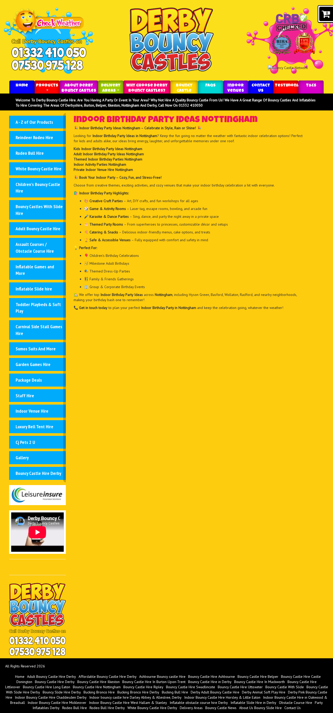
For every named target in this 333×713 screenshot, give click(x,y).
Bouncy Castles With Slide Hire (39, 209)
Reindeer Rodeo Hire (34, 137)
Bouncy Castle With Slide (284, 687)
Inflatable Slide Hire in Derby (253, 702)
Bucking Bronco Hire (99, 692)
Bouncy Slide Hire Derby (62, 692)
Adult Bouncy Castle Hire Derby (51, 676)
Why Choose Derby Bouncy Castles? (147, 88)
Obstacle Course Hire (295, 702)
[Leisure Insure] (37, 494)
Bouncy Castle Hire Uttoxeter (240, 687)
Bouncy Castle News (220, 707)
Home (22, 86)
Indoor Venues (235, 88)
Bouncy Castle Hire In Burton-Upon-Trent (153, 681)
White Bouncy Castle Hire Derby (152, 707)
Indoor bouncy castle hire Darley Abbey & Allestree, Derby (135, 697)
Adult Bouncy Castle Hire (38, 229)
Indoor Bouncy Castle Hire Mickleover (57, 702)
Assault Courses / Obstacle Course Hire (35, 247)
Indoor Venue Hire (32, 411)
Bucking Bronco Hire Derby (138, 692)
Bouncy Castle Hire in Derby (210, 681)
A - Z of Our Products (34, 122)
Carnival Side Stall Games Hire (39, 330)
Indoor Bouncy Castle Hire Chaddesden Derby (51, 697)
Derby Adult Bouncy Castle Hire (215, 692)
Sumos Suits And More (36, 349)
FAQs (210, 86)
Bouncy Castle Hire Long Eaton (46, 687)
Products (47, 86)
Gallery (22, 458)
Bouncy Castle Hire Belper (258, 676)
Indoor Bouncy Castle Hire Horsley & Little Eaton (222, 697)
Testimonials (287, 86)
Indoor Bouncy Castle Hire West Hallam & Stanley (128, 702)
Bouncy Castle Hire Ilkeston (98, 681)
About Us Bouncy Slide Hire (260, 707)
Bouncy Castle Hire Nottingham (97, 687)
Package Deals (29, 380)
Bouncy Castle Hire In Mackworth (259, 681)
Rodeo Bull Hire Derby (107, 707)
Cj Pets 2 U (25, 442)
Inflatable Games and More (35, 270)
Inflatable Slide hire (34, 289)
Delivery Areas (110, 88)
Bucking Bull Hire (175, 692)
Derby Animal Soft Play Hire (263, 692)
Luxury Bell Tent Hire (34, 427)
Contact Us (261, 88)
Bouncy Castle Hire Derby (38, 473)
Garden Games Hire (33, 364)
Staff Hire (25, 396)
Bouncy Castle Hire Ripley (143, 687)
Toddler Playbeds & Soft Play (38, 307)
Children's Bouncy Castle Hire (38, 187)
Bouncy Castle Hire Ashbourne (211, 676)
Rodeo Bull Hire (30, 153)
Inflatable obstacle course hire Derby (199, 702)
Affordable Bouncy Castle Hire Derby (108, 676)
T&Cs (311, 86)
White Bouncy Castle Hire (38, 169)
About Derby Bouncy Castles (78, 88)
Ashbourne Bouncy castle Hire (162, 676)
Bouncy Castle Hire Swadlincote (190, 687)
